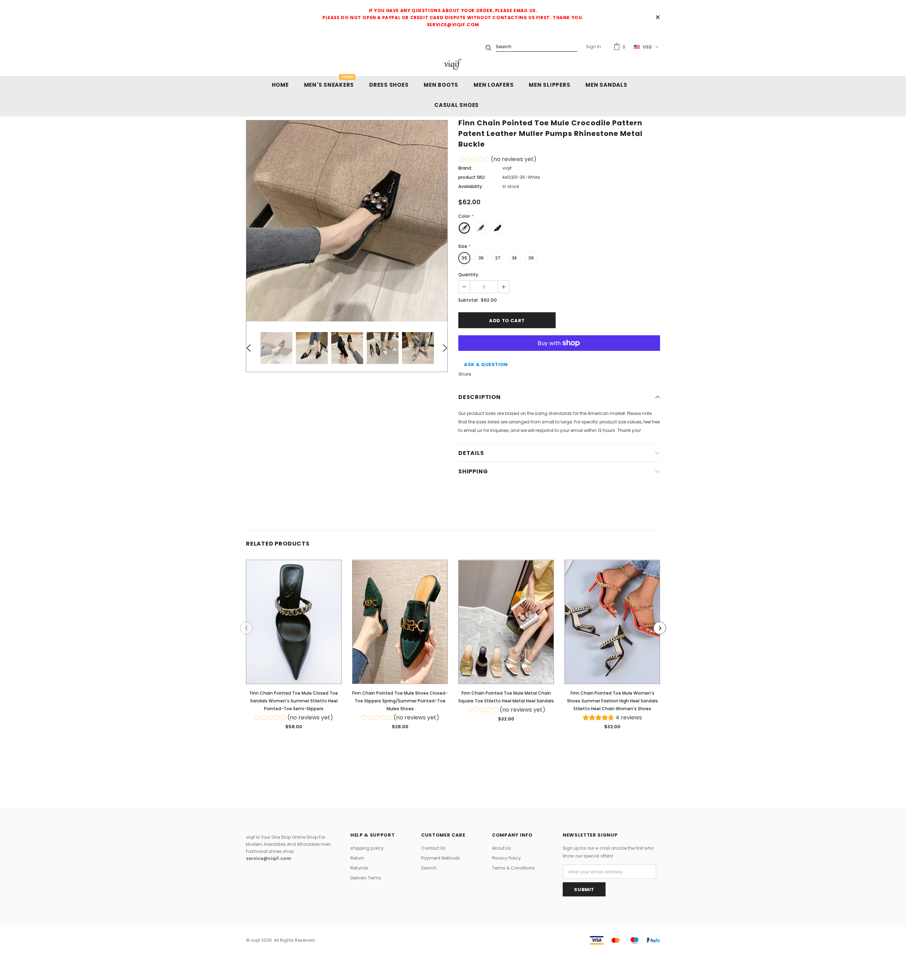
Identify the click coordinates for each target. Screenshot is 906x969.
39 (531, 258)
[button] (497, 160)
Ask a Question (486, 364)
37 (497, 258)
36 (481, 258)
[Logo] (453, 64)
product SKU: (472, 177)
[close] (657, 17)
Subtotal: (468, 300)
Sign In (593, 47)
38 (514, 258)
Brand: (465, 168)
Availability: (470, 186)
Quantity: (468, 275)
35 (464, 258)
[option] (346, 220)
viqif (507, 168)
